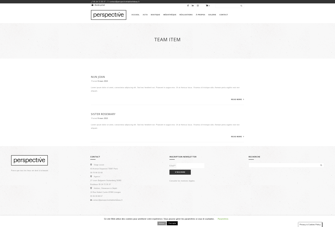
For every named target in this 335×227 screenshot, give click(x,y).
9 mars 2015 (103, 81)
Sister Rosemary (103, 114)
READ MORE (236, 99)
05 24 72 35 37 (99, 2)
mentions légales (188, 181)
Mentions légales (189, 221)
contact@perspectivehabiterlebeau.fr (124, 2)
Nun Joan (98, 77)
